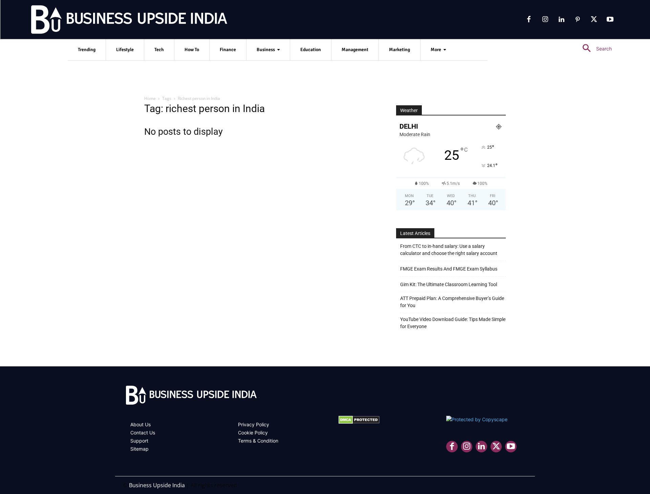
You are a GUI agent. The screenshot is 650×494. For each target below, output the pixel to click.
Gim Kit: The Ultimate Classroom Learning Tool (448, 284)
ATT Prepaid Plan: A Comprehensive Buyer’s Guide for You (452, 302)
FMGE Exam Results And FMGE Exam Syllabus (448, 269)
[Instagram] (545, 19)
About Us (140, 424)
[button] (594, 48)
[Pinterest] (577, 19)
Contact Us (142, 432)
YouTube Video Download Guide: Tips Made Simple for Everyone (452, 323)
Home (150, 98)
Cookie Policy (253, 432)
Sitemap (139, 449)
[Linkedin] (561, 19)
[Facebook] (528, 19)
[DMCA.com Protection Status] (359, 422)
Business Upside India (157, 485)
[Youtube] (610, 19)
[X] (593, 19)
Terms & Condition (258, 441)
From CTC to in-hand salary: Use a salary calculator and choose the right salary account (448, 249)
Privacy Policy (253, 424)
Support (139, 441)
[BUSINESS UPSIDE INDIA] (111, 21)
